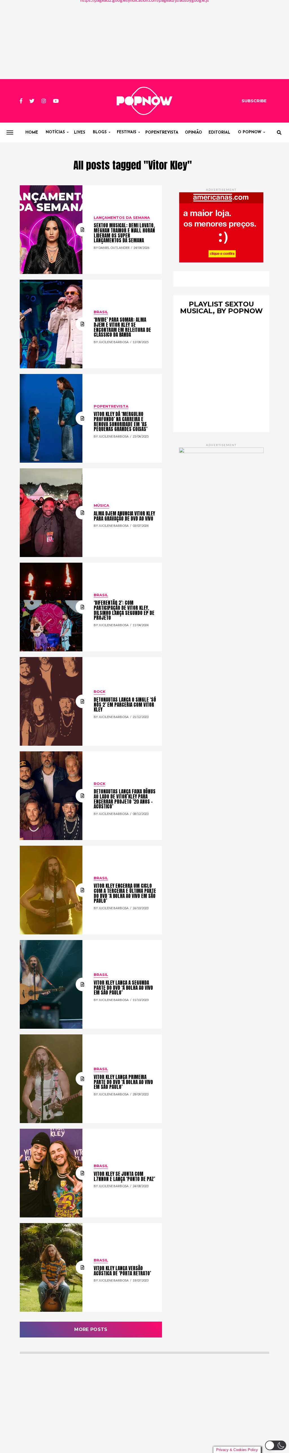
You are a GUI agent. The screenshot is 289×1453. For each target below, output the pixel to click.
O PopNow (249, 132)
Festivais (126, 132)
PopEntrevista (161, 132)
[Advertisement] (144, 39)
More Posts (90, 1329)
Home (31, 132)
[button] (275, 1445)
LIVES (79, 132)
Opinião (193, 132)
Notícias (55, 132)
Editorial (219, 132)
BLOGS (100, 132)
